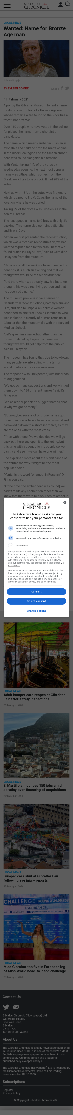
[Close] (64, 502)
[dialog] (36, 557)
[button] (36, 545)
